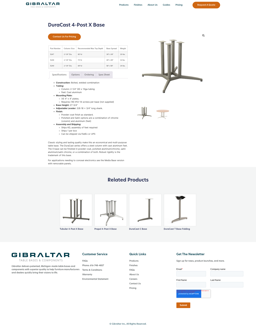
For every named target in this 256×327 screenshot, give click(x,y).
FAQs (132, 270)
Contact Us (135, 284)
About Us (152, 5)
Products (124, 5)
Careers (133, 279)
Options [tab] (75, 75)
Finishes (138, 5)
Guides (166, 5)
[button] (203, 35)
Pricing (179, 5)
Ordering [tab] (89, 75)
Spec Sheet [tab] (104, 75)
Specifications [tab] (59, 75)
